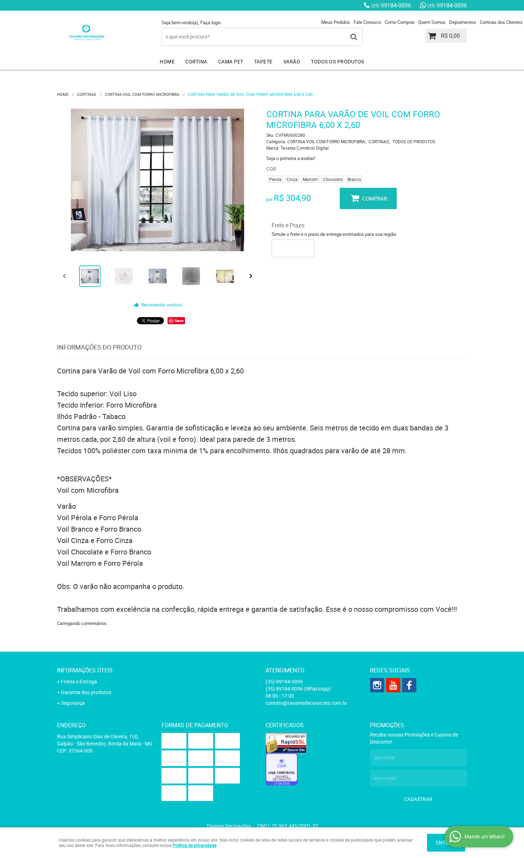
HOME (167, 61)
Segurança (73, 702)
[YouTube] (393, 685)
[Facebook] (409, 685)
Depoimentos (462, 22)
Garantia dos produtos (86, 692)
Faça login (210, 22)
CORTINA (196, 61)
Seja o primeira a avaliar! (290, 158)
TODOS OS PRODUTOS (337, 61)
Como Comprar (400, 22)
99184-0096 (391, 5)
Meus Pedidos (335, 22)
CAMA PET (230, 61)
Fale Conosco (367, 22)
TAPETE (263, 61)
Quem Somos (432, 22)
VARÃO (291, 61)
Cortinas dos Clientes (501, 22)
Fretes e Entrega (79, 681)
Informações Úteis (85, 670)
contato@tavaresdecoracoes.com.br (306, 702)
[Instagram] (377, 685)
